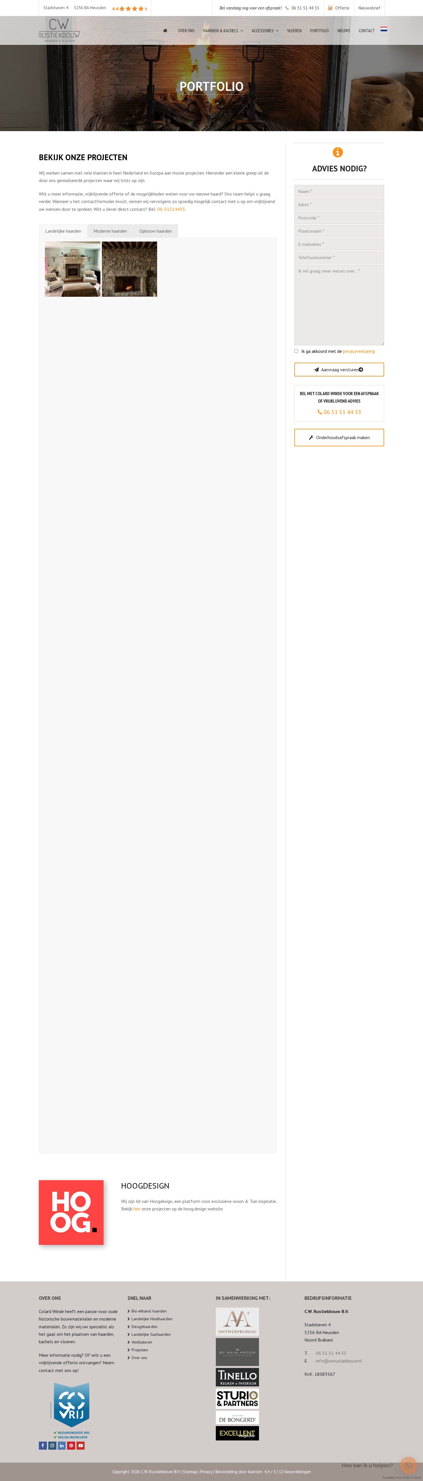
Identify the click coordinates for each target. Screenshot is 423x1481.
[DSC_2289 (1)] (72, 553)
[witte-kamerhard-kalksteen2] (186, 894)
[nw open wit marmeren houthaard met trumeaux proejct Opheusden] (129, 723)
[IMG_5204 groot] (72, 269)
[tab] (63, 231)
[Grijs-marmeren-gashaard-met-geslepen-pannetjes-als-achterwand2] (129, 553)
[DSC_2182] (186, 496)
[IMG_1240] (72, 837)
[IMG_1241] (129, 1007)
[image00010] (243, 666)
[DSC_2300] (243, 439)
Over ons (139, 1357)
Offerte (341, 8)
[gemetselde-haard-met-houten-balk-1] (129, 837)
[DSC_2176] (72, 496)
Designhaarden (144, 1326)
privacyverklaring (359, 351)
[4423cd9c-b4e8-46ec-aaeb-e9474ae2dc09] (186, 553)
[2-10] (129, 894)
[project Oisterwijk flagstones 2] (129, 383)
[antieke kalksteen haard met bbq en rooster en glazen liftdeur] (72, 383)
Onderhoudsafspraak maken (343, 437)
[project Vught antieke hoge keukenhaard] (129, 326)
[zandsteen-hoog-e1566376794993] (243, 894)
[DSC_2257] (186, 439)
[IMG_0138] (186, 1064)
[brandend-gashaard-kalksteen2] (243, 837)
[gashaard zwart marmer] (186, 723)
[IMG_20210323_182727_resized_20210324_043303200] (243, 610)
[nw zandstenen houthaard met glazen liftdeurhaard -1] (72, 723)
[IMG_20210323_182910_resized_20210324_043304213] (72, 666)
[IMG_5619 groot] (186, 269)
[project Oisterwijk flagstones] (186, 383)
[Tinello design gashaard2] (243, 553)
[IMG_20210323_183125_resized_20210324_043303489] (186, 610)
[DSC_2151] (243, 496)
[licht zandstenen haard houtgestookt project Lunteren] (72, 780)
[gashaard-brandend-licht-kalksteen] (186, 837)
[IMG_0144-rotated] (186, 780)
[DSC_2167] (129, 496)
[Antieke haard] (72, 439)
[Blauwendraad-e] (129, 1064)
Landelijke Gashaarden (151, 1334)
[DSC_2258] (129, 439)
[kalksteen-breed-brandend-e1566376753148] (243, 1007)
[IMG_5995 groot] (129, 269)
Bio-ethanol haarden (149, 1311)
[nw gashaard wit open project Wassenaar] (129, 610)
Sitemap (189, 1471)
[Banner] (243, 780)
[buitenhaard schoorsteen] (72, 951)
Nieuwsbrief (369, 8)
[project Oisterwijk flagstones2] (243, 383)
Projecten (140, 1349)
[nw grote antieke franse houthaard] (72, 1007)
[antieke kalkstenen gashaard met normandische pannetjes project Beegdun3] (186, 666)
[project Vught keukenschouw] (243, 269)
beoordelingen (295, 1471)
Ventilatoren (142, 1342)
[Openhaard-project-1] (186, 1007)
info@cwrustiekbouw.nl (339, 1361)
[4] (243, 1064)
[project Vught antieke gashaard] (243, 326)
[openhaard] (129, 780)
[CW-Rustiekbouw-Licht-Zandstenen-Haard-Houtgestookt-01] (186, 951)
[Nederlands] (383, 30)
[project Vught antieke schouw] (72, 326)
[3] (72, 1121)
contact (46, 1370)
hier (137, 1209)
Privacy (206, 1471)
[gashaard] (72, 1064)
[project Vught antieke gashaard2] (186, 326)
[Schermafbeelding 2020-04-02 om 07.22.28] (129, 951)
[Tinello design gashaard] (72, 610)
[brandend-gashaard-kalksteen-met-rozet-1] (72, 894)
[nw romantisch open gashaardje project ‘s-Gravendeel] (243, 723)
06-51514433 (171, 209)
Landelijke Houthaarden (152, 1318)
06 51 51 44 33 (269, 8)
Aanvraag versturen (339, 369)
